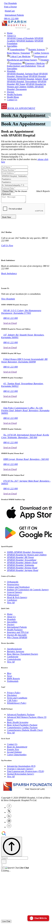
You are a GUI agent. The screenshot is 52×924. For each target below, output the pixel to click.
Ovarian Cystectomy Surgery (20, 769)
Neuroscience (13, 584)
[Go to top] (11, 847)
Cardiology (12, 600)
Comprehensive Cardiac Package (22, 727)
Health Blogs (13, 97)
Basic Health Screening (17, 722)
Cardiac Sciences (41, 53)
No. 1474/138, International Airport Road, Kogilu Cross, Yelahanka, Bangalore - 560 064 (25, 436)
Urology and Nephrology (18, 587)
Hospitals (11, 619)
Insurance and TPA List (17, 632)
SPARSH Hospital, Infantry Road (32, 79)
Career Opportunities (16, 754)
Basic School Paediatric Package (22, 725)
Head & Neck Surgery (17, 597)
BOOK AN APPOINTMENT (21, 108)
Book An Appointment (17, 747)
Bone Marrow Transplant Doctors (22, 654)
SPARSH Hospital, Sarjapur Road (22, 73)
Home (10, 33)
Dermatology (16, 63)
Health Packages (14, 94)
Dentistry (45, 60)
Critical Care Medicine (20, 56)
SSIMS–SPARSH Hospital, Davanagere (25, 87)
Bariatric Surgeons (15, 651)
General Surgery (14, 592)
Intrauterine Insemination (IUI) (21, 766)
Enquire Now (13, 749)
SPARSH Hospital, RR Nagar (20, 557)
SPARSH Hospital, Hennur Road (27, 75)
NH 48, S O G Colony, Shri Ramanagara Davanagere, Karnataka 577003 (21, 311)
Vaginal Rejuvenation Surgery (20, 774)
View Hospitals (8, 299)
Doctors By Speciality (17, 635)
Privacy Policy (13, 692)
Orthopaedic (12, 582)
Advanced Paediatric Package (21, 714)
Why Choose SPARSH (17, 637)
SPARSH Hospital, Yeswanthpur (22, 81)
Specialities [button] (12, 46)
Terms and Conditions (17, 698)
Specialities (12, 622)
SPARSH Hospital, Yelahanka (20, 565)
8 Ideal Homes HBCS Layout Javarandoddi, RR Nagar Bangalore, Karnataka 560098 (24, 360)
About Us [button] (11, 35)
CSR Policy (12, 700)
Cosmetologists (14, 659)
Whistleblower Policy (16, 703)
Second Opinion (14, 752)
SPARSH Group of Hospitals (20, 38)
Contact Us (12, 99)
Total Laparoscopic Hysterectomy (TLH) (25, 771)
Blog (9, 673)
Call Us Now (7, 245)
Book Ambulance (9, 273)
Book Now (7, 217)
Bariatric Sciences (36, 49)
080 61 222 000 (10, 318)
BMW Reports (13, 678)
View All (11, 602)
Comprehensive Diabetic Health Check (25, 730)
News (9, 676)
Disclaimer (12, 695)
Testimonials (12, 681)
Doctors (10, 92)
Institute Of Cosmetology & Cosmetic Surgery (28, 589)
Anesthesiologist (14, 649)
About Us (11, 616)
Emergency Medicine (35, 63)
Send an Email (10, 323)
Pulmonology (13, 595)
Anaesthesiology (17, 49)
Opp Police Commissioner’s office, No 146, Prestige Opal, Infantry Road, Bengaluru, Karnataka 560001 (25, 410)
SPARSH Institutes (25, 41)
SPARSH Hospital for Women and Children (27, 555)
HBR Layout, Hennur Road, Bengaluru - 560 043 (26, 459)
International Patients (17, 627)
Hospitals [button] (11, 71)
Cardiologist (12, 656)
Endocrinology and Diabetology (21, 66)
